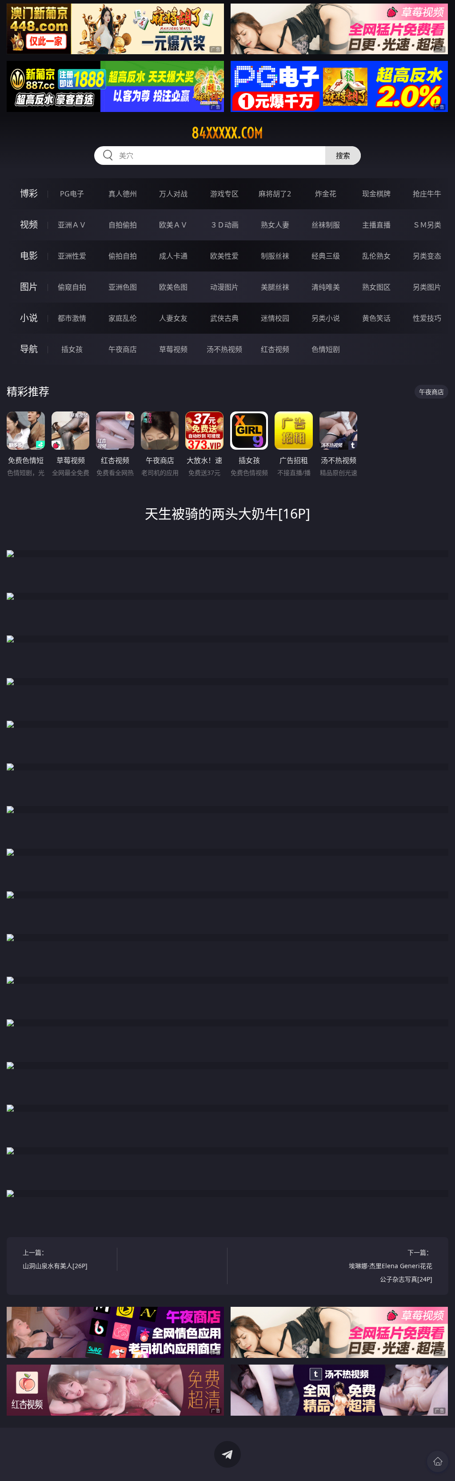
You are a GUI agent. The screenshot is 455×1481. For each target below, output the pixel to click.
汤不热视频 (224, 349)
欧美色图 (173, 287)
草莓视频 (173, 349)
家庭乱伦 (122, 318)
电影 (29, 256)
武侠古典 (224, 318)
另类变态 (427, 256)
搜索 (343, 155)
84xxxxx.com (227, 133)
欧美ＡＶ (173, 225)
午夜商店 (122, 349)
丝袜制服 (325, 225)
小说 (29, 318)
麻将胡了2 (275, 194)
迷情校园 (275, 318)
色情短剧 (325, 349)
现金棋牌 (376, 194)
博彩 (29, 194)
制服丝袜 (275, 256)
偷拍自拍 (122, 256)
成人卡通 (173, 256)
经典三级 (325, 256)
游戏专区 (224, 194)
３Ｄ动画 (224, 225)
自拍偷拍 (122, 225)
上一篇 (55, 1259)
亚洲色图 (122, 287)
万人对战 (173, 194)
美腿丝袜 (275, 287)
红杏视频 (275, 349)
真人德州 (122, 194)
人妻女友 (173, 318)
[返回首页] (437, 1461)
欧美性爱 (224, 256)
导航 (29, 349)
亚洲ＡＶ (72, 225)
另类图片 (427, 287)
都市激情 (72, 318)
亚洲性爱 (72, 256)
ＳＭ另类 (427, 225)
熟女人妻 (275, 225)
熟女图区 (376, 287)
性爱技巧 (427, 318)
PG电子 (72, 194)
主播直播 (376, 225)
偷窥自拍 (72, 287)
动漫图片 (224, 287)
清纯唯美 (325, 287)
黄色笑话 (376, 318)
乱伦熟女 (376, 256)
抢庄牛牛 (427, 194)
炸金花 (325, 194)
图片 (29, 287)
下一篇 (390, 1265)
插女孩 (72, 349)
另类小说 (325, 318)
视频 (29, 225)
